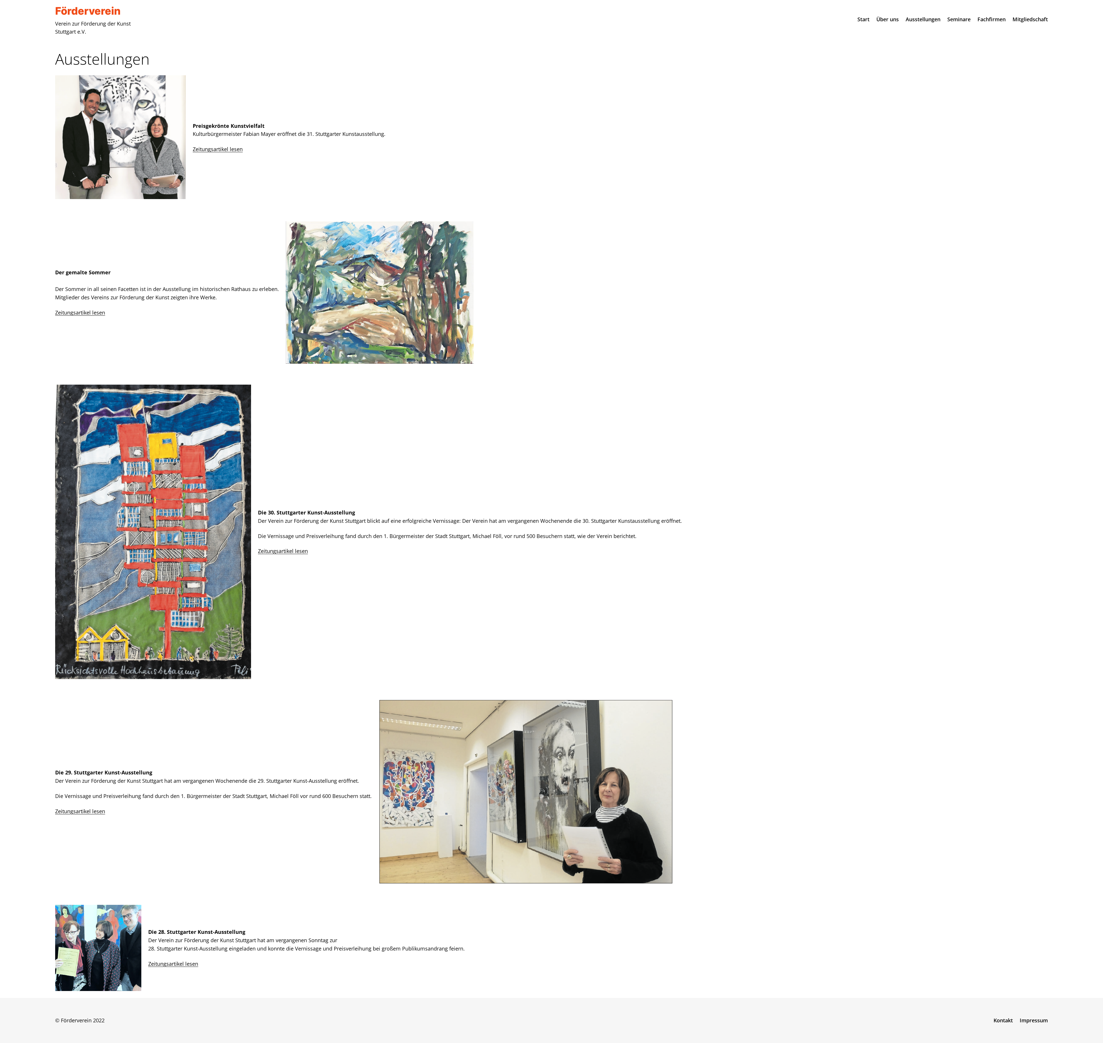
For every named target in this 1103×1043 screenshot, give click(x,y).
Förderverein (88, 11)
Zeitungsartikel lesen (218, 149)
